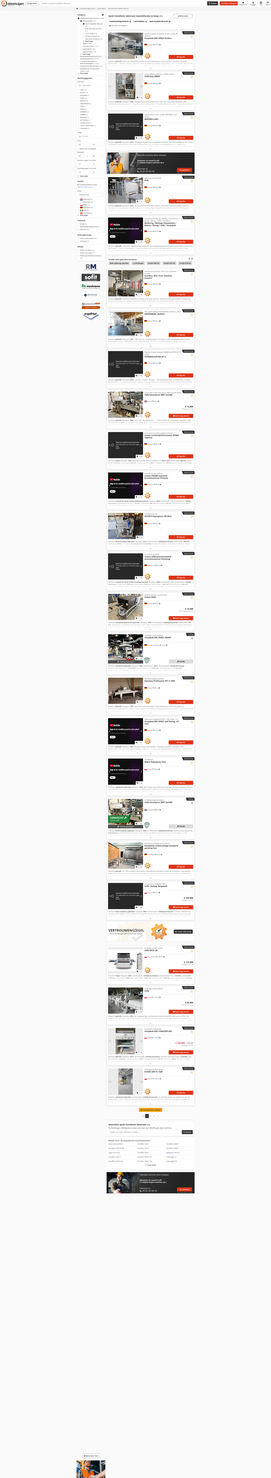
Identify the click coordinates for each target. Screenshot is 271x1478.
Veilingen (84, 241)
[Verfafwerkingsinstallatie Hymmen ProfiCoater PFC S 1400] (125, 691)
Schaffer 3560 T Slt (144, 1161)
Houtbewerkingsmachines (92, 18)
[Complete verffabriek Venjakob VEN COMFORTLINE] (125, 1041)
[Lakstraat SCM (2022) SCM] (125, 190)
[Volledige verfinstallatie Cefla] (125, 1001)
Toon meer (151, 1165)
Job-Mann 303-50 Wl (116, 1148)
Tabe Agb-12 (171, 1157)
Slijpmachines (89, 52)
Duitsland (88, 208)
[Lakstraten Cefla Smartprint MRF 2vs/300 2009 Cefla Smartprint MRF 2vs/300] (125, 405)
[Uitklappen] (150, 68)
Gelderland (88, 202)
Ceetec (83, 98)
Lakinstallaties (89, 21)
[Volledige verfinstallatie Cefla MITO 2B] (125, 960)
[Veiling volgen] (192, 638)
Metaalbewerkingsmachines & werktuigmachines (91, 57)
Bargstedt (84, 117)
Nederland (85, 187)
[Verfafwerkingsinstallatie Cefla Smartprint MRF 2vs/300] (125, 812)
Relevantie (183, 16)
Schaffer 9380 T (172, 1148)
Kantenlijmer (89, 49)
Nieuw (83, 224)
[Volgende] (141, 45)
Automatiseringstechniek (91, 66)
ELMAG (83, 109)
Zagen (87, 44)
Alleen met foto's (87, 250)
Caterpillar (85, 128)
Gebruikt (84, 229)
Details (182, 661)
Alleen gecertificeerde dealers (90, 257)
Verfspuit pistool (92, 36)
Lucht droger (91, 33)
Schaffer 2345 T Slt (115, 1161)
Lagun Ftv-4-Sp (114, 1152)
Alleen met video (87, 253)
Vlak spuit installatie (93, 39)
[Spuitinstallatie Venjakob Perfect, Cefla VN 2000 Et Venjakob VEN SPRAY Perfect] (125, 46)
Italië (86, 210)
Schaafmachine (90, 46)
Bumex (84, 93)
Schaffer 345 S (143, 1152)
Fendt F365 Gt (153, 263)
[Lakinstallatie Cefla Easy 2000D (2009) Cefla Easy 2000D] (125, 86)
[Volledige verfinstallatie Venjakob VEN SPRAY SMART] (125, 647)
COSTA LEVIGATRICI (88, 126)
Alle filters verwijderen (119, 26)
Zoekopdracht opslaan (151, 1110)
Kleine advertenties (88, 238)
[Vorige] (110, 45)
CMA (82, 106)
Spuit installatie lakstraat (94, 25)
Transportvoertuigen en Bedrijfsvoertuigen (89, 62)
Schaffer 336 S (143, 1148)
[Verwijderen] (130, 21)
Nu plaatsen (184, 170)
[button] (268, 3)
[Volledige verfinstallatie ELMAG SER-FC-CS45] (125, 1081)
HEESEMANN (85, 104)
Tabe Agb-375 (171, 1161)
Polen (86, 205)
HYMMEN (84, 112)
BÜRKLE (84, 101)
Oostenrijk (87, 213)
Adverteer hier (92, 1456)
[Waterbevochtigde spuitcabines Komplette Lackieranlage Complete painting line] (125, 856)
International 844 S (115, 1144)
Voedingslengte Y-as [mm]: (86, 168)
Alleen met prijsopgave (88, 149)
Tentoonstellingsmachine (90, 227)
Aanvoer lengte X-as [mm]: (86, 160)
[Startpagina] (77, 8)
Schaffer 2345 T (114, 1157)
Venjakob (84, 95)
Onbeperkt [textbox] (84, 195)
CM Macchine (86, 123)
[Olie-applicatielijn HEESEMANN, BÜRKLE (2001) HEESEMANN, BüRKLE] (125, 324)
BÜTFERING (85, 120)
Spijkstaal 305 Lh (173, 1152)
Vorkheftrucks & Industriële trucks (90, 70)
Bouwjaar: (80, 152)
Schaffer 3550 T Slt (144, 1157)
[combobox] (91, 194)
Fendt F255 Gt (169, 263)
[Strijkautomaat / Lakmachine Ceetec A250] (125, 607)
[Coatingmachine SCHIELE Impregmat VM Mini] (125, 526)
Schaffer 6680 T (172, 1144)
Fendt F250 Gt (185, 263)
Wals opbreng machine (93, 30)
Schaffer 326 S (143, 1144)
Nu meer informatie (183, 931)
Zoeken (213, 3)
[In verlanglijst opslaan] (191, 36)
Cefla (83, 90)
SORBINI (84, 115)
